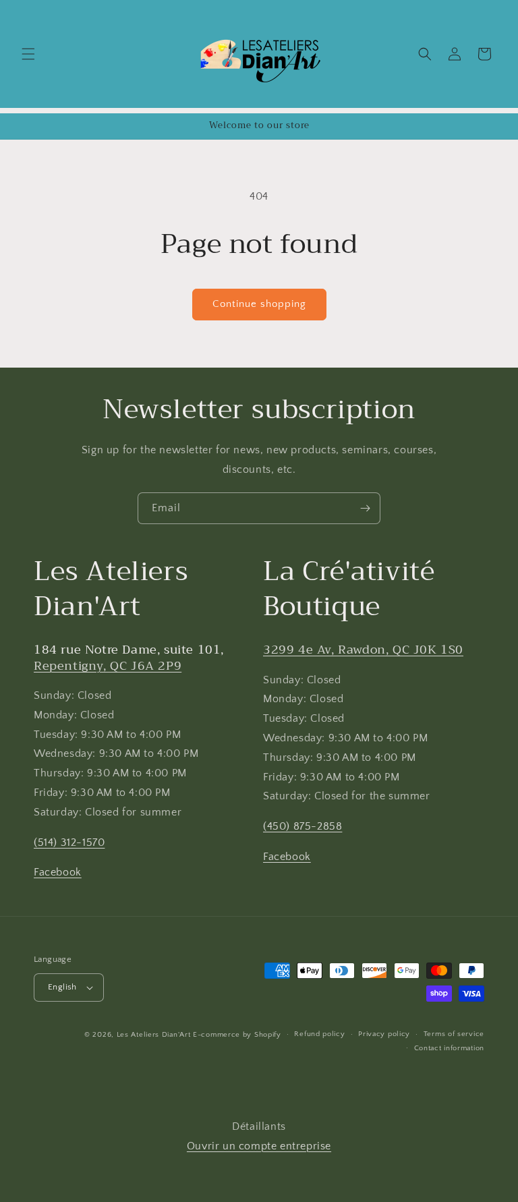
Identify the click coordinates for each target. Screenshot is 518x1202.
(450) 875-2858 (302, 826)
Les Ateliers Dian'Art (154, 1035)
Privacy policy (384, 1034)
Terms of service (454, 1034)
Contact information (449, 1048)
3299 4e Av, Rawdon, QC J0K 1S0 (363, 649)
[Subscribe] (365, 508)
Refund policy (319, 1034)
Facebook (58, 872)
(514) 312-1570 (69, 842)
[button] (28, 54)
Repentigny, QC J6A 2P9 (107, 666)
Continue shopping (259, 304)
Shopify (267, 1035)
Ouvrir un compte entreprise (259, 1146)
